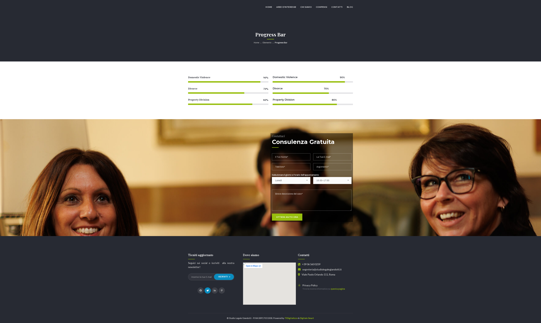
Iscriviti (223, 277)
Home (256, 43)
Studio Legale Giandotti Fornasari (221, 7)
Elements (267, 43)
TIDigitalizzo (291, 318)
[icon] (201, 290)
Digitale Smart (307, 318)
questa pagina (338, 289)
